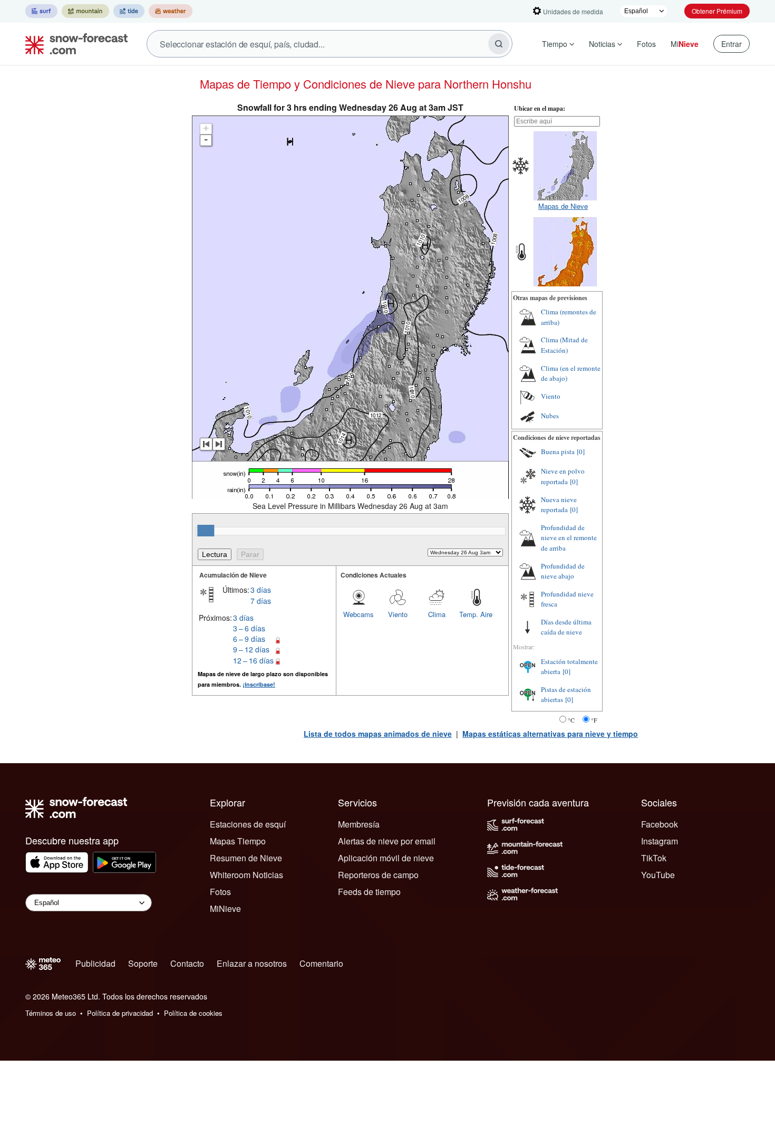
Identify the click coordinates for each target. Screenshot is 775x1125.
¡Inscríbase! (259, 684)
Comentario (321, 963)
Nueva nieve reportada (559, 505)
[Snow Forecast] (73, 43)
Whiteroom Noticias (246, 875)
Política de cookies (193, 1013)
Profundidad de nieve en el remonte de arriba (569, 538)
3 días (260, 589)
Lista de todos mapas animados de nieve (378, 733)
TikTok (653, 858)
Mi (685, 44)
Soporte (143, 963)
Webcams (358, 614)
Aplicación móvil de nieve (386, 858)
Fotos (646, 44)
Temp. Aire (475, 614)
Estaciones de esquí (248, 824)
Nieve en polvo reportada (563, 476)
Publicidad (95, 963)
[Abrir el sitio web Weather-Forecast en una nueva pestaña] (170, 11)
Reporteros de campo (378, 875)
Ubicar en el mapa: (539, 108)
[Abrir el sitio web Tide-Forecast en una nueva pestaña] (128, 11)
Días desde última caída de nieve (566, 627)
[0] (581, 451)
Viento (398, 614)
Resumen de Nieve (246, 858)
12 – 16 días (253, 660)
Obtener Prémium (717, 10)
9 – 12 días (251, 649)
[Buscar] (498, 43)
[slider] (205, 530)
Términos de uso (50, 1013)
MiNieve (225, 908)
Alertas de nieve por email (386, 841)
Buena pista (558, 451)
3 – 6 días (249, 628)
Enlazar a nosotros (252, 963)
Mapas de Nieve (563, 206)
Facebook (659, 824)
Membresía (359, 824)
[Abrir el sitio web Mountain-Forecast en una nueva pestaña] (85, 11)
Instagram (659, 841)
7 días (260, 600)
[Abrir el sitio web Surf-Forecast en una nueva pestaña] (41, 11)
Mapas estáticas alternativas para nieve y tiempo (550, 733)
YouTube (658, 875)
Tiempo (554, 44)
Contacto (187, 963)
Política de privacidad (120, 1013)
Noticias (602, 44)
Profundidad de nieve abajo (563, 571)
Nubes (550, 415)
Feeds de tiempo (369, 892)
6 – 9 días (249, 638)
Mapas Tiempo (238, 841)
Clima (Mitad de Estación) (564, 345)
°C (571, 720)
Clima (436, 614)
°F (594, 720)
